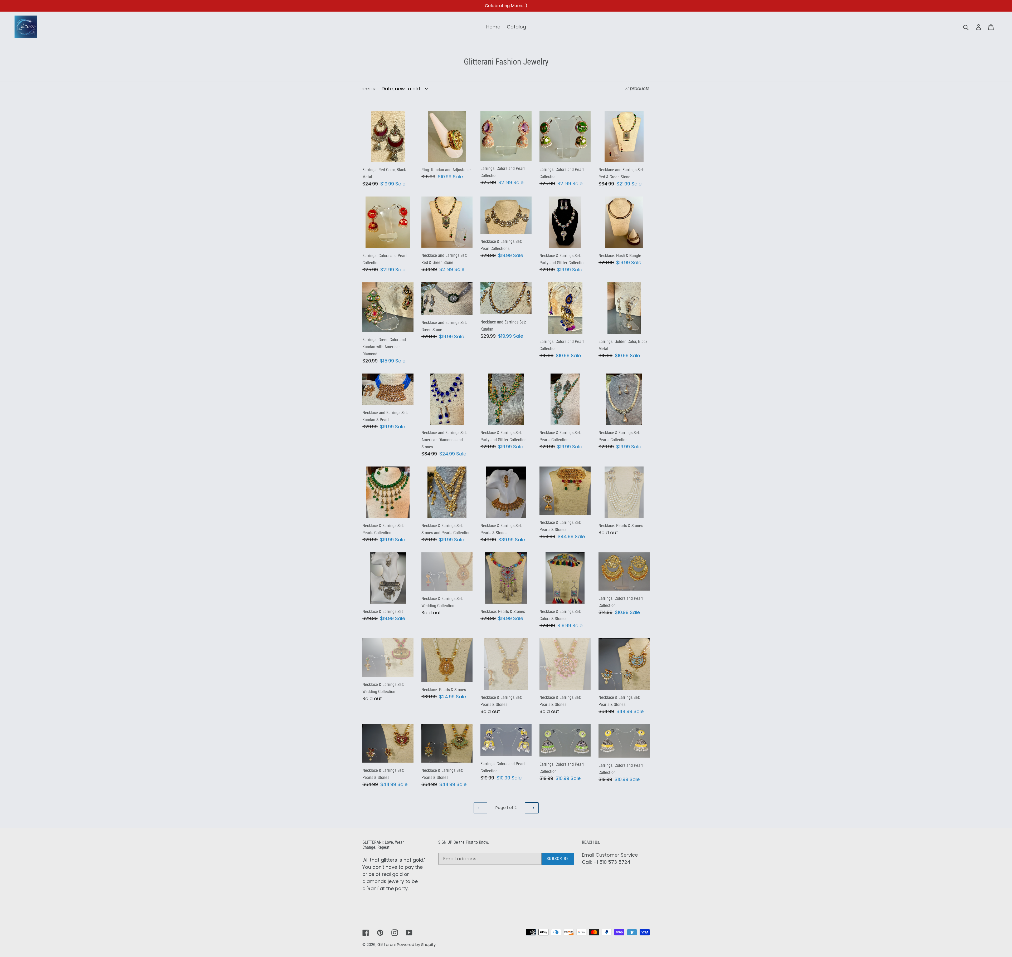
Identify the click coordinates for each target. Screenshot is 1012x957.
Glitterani (386, 944)
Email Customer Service (610, 855)
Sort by (369, 89)
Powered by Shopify (416, 944)
